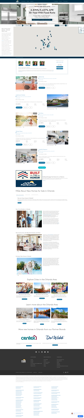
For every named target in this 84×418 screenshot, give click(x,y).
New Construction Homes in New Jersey (38, 403)
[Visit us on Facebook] (36, 352)
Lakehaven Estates (20, 95)
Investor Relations (46, 363)
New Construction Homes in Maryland (37, 389)
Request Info (48, 87)
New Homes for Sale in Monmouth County (37, 404)
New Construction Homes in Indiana (19, 415)
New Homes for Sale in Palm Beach (18, 405)
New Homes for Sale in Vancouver (54, 413)
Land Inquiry (58, 367)
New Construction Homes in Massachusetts (38, 392)
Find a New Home (42, 298)
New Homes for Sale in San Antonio (54, 407)
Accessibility (58, 364)
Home (16, 3)
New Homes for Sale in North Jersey (36, 405)
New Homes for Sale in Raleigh (36, 414)
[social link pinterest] (23, 90)
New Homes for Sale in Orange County (19, 392)
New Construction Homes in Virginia (55, 409)
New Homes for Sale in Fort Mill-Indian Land (55, 397)
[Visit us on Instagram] (47, 352)
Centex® (32, 359)
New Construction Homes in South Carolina (55, 395)
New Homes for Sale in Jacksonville (18, 402)
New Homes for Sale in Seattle (53, 412)
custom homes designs (50, 234)
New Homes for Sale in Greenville (54, 398)
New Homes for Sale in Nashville (54, 402)
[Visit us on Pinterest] (41, 352)
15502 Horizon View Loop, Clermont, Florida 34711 (24, 96)
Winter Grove (19, 131)
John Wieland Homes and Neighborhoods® (36, 363)
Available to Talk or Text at (60, 60)
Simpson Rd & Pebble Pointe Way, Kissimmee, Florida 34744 (48, 78)
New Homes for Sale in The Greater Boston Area (37, 393)
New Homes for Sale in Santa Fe (36, 409)
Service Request (66, 1)
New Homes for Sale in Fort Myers (18, 401)
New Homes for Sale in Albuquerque (36, 408)
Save (53, 87)
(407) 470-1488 (41, 116)
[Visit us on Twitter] (39, 352)
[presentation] (0, 14)
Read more (24, 323)
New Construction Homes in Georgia (19, 409)
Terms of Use (35, 372)
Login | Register (56, 1)
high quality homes (46, 244)
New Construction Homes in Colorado (20, 397)
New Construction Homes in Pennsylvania (55, 392)
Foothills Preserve (43, 149)
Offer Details (42, 21)
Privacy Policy (40, 372)
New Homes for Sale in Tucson (18, 388)
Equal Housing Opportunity (60, 359)
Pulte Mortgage (46, 359)
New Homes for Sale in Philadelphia (54, 393)
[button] (23, 1)
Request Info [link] (59, 68)
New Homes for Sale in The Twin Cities (37, 398)
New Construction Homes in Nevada (37, 400)
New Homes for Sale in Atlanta (18, 410)
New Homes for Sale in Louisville (36, 387)
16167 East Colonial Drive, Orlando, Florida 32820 (46, 114)
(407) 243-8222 (18, 134)
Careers (45, 364)
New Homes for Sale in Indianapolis (18, 416)
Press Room (58, 363)
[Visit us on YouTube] (45, 352)
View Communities (29, 345)
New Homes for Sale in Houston (54, 406)
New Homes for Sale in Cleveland (54, 387)
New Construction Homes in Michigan (37, 395)
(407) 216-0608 (41, 152)
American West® (33, 364)
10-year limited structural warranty (47, 214)
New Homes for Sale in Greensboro (36, 413)
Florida (18, 3)
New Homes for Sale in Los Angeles (18, 391)
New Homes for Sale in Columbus (54, 388)
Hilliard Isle (41, 77)
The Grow (41, 113)
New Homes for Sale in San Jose (18, 395)
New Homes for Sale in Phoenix (18, 387)
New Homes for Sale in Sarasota (18, 406)
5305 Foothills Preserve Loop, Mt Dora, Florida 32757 (47, 151)
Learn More (44, 180)
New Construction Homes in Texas (54, 404)
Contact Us (60, 1)
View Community (41, 87)
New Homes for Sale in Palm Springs (19, 393)
